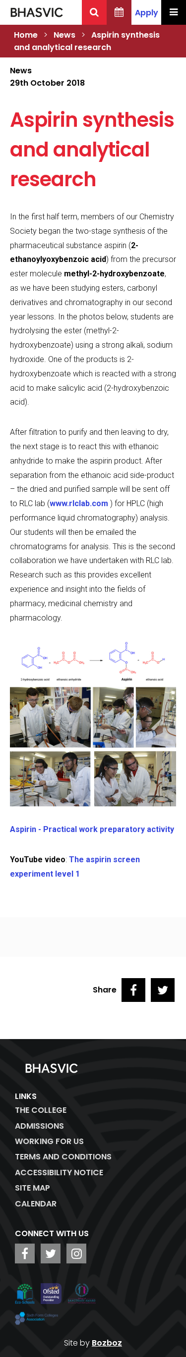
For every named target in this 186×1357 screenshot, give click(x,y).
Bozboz (107, 1343)
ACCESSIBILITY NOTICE (59, 1172)
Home (26, 35)
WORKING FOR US (49, 1141)
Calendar (36, 1203)
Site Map (32, 1188)
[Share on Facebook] (133, 990)
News (64, 35)
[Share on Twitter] (163, 990)
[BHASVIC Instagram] (76, 1253)
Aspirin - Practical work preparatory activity (92, 829)
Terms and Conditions (63, 1156)
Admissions (39, 1126)
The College (40, 1110)
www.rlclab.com (79, 503)
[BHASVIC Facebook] (25, 1253)
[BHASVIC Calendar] (119, 12)
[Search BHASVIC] (94, 12)
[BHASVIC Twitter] (51, 1253)
